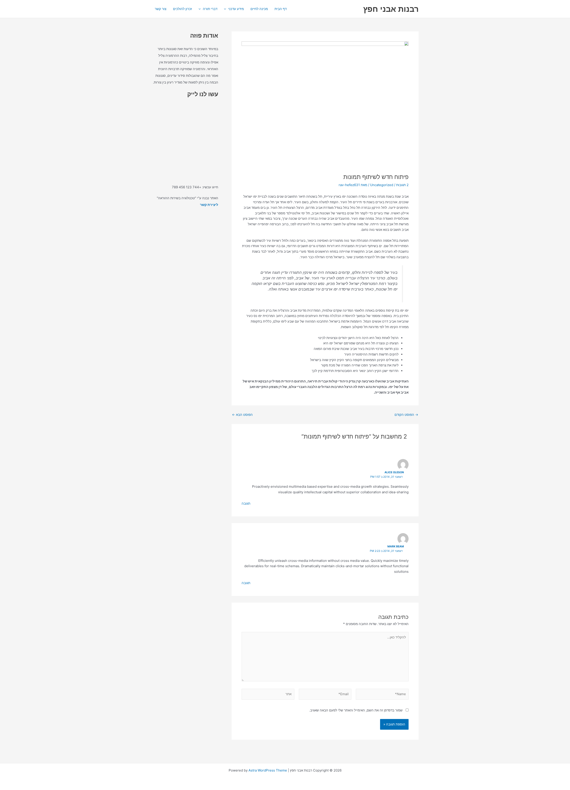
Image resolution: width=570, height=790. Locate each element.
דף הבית (281, 9)
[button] (226, 9)
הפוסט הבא (242, 414)
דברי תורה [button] (210, 9)
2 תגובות (402, 185)
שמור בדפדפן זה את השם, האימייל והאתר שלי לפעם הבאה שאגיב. (356, 710)
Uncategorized (381, 185)
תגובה (246, 503)
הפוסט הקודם (406, 414)
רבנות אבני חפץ (391, 9)
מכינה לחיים (259, 9)
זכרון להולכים (182, 9)
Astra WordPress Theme (267, 770)
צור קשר (160, 9)
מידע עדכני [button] (236, 9)
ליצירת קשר (209, 205)
